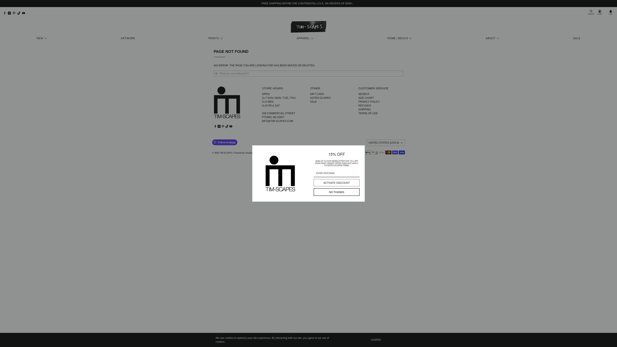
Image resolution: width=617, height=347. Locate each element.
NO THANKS (336, 192)
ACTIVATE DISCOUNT (336, 183)
